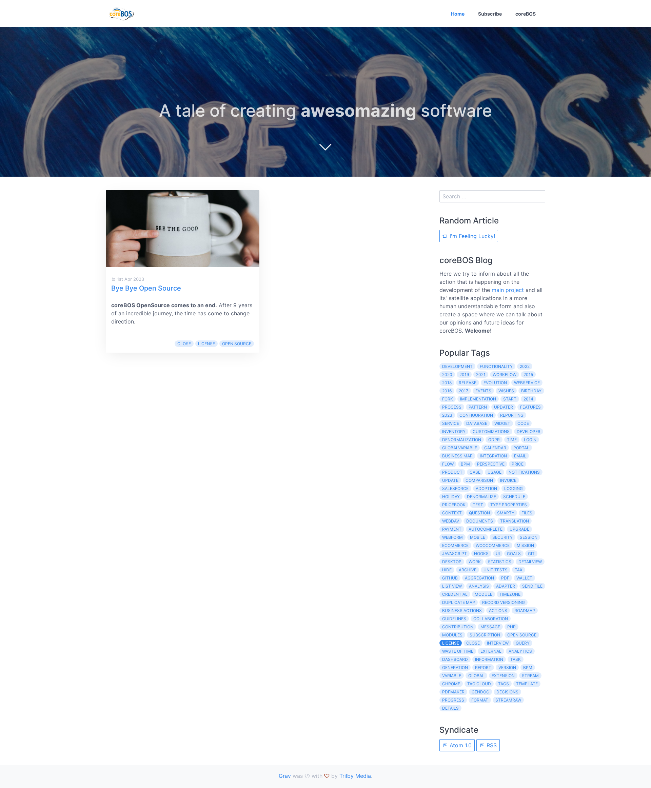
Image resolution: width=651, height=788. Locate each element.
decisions (507, 691)
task (515, 659)
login (530, 439)
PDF (505, 577)
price (518, 464)
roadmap (524, 610)
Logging (513, 488)
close (184, 343)
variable (451, 675)
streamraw (508, 700)
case (475, 472)
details (450, 708)
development (457, 366)
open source (236, 343)
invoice (508, 480)
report (483, 667)
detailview (530, 561)
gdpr (494, 439)
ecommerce (455, 545)
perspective (491, 464)
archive (467, 569)
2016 (447, 390)
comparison (479, 480)
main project (508, 290)
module (483, 594)
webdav (450, 521)
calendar (495, 447)
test (478, 504)
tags (503, 683)
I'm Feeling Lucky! (471, 236)
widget (502, 423)
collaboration (490, 618)
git (531, 553)
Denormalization (461, 439)
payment (451, 529)
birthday (531, 390)
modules (452, 634)
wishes (506, 390)
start (509, 398)
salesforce (455, 488)
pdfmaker (453, 691)
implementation (478, 398)
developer (528, 431)
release (467, 382)
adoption (486, 488)
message (490, 626)
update (450, 480)
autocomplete (485, 529)
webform (452, 537)
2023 (447, 415)
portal (521, 447)
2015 (528, 374)
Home (458, 14)
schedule (514, 496)
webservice (527, 382)
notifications (524, 472)
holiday (451, 496)
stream (530, 675)
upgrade (519, 529)
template (527, 683)
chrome (451, 683)
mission (525, 545)
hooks (481, 553)
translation (514, 521)
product (452, 472)
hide (447, 569)
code (523, 423)
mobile (477, 537)
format (479, 700)
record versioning (503, 602)
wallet (524, 577)
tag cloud (479, 683)
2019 (464, 374)
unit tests (496, 569)
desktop (451, 561)
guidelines (454, 618)
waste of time (457, 651)
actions (498, 610)
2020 (447, 374)
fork (447, 398)
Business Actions (462, 610)
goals (514, 553)
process (451, 407)
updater (503, 407)
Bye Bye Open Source (146, 288)
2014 (528, 398)
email (520, 455)
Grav (285, 775)
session (528, 537)
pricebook (454, 504)
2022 (525, 366)
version (507, 667)
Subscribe (490, 14)
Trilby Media (355, 775)
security (502, 537)
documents (479, 521)
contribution (457, 626)
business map (457, 455)
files (526, 512)
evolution (495, 382)
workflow (504, 374)
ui (498, 553)
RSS (491, 745)
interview (498, 643)
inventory (454, 431)
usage (494, 472)
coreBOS (525, 14)
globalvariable (459, 447)
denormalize (481, 496)
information (489, 659)
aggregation (479, 577)
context (452, 512)
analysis (479, 586)
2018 (447, 382)
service (450, 423)
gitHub (450, 577)
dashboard (455, 659)
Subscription (485, 634)
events (483, 390)
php (511, 626)
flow (448, 464)
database (476, 423)
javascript (454, 553)
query (523, 643)
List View (452, 586)
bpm (465, 464)
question (479, 512)
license (206, 343)
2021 (481, 374)
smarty (505, 512)
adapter (505, 586)
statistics (499, 561)
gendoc (480, 691)
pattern (478, 407)
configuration (476, 415)
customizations (491, 431)
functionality (496, 366)
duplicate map (458, 602)
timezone (509, 594)
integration (493, 455)
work (475, 561)
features (530, 407)
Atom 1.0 (460, 745)
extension (503, 675)
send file (532, 586)
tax (518, 569)
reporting (512, 415)
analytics (520, 651)
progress (453, 700)
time (512, 439)
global (476, 675)
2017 (463, 390)
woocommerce (493, 545)
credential (455, 594)
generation (455, 667)
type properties (508, 504)
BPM (527, 667)
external (490, 651)
